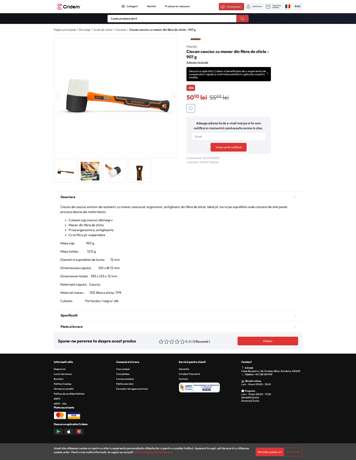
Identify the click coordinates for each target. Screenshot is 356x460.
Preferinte (293, 452)
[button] (254, 6)
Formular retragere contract (132, 388)
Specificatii (69, 315)
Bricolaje (84, 30)
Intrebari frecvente (189, 373)
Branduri (58, 378)
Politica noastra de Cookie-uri (152, 452)
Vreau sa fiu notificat (228, 147)
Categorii (132, 6)
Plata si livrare (72, 327)
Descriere (68, 197)
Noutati (151, 6)
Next (174, 96)
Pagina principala (65, 30)
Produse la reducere (177, 6)
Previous (57, 95)
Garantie (184, 369)
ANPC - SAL (60, 403)
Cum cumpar (123, 369)
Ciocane (120, 30)
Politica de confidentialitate (69, 393)
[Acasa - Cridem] (73, 7)
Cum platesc (123, 373)
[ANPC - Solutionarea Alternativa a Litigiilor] (209, 387)
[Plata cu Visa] (74, 415)
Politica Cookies (62, 383)
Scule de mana (103, 30)
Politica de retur (125, 383)
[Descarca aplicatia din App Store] (68, 431)
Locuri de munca (63, 373)
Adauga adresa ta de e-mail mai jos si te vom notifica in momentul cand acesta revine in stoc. (228, 125)
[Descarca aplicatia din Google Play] (58, 431)
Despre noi (60, 369)
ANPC (57, 398)
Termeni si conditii (64, 388)
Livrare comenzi (125, 378)
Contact (183, 378)
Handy (191, 46)
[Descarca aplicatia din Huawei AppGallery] (79, 431)
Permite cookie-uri (270, 452)
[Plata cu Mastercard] (60, 415)
